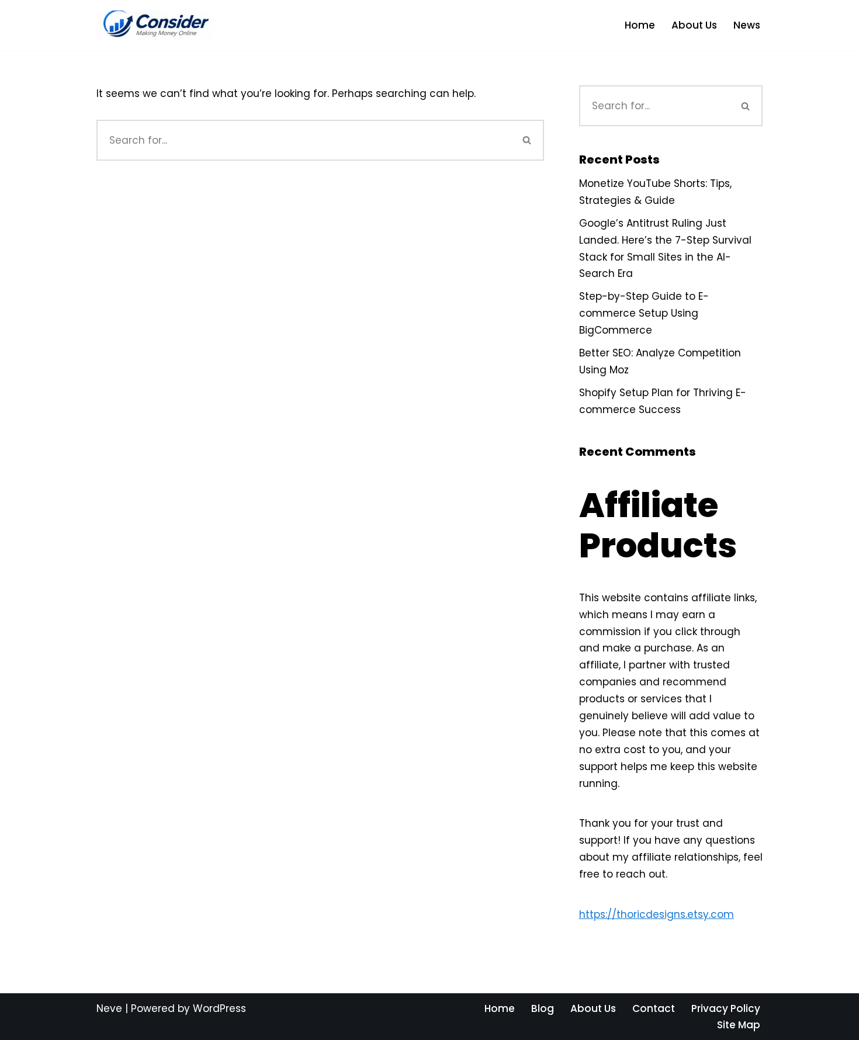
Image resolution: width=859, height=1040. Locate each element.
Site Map (738, 1025)
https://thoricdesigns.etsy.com (656, 914)
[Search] (527, 140)
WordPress (219, 1008)
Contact (653, 1008)
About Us (694, 25)
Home (640, 25)
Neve (109, 1008)
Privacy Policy (725, 1008)
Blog (542, 1008)
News (746, 25)
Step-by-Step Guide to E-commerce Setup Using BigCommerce (644, 313)
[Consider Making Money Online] (154, 25)
